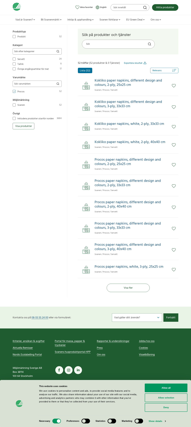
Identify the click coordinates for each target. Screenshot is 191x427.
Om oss (101, 354)
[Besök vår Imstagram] (69, 370)
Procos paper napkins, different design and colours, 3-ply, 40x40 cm (128, 247)
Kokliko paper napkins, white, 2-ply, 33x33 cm (129, 124)
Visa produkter (23, 126)
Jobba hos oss (146, 341)
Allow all (166, 388)
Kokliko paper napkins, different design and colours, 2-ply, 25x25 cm (128, 83)
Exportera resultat (133, 63)
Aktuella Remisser (23, 348)
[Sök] (145, 8)
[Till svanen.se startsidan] (17, 7)
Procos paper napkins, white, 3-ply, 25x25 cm (129, 267)
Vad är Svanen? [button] (24, 20)
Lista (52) (85, 71)
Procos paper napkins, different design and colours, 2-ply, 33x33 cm (128, 183)
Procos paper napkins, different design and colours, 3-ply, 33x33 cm (128, 226)
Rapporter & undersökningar (113, 341)
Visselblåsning (147, 354)
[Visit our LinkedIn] (78, 370)
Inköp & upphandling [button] (79, 20)
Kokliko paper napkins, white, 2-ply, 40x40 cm (130, 142)
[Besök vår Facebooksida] (59, 370)
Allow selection (166, 397)
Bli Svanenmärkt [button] (50, 20)
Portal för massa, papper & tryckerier (70, 343)
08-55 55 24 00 (39, 317)
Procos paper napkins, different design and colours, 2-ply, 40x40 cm (128, 204)
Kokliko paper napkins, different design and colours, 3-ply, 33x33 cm (128, 104)
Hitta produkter (165, 7)
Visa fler (128, 288)
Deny (166, 407)
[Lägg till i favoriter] (175, 86)
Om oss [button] (155, 20)
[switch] (85, 421)
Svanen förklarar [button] (109, 20)
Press (100, 348)
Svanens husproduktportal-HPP (73, 352)
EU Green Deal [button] (134, 20)
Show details (155, 421)
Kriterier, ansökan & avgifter (29, 341)
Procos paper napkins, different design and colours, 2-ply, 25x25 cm (128, 162)
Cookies (143, 348)
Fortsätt (170, 317)
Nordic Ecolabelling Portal (27, 354)
